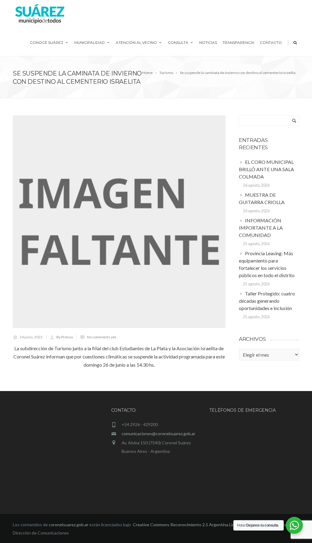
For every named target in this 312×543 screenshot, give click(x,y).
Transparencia (238, 42)
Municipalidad (89, 42)
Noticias (208, 42)
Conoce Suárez (46, 42)
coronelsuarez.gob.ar (68, 524)
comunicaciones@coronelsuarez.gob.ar (158, 433)
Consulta (178, 42)
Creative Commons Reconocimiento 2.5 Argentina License (189, 524)
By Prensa (64, 337)
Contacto (271, 42)
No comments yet (101, 337)
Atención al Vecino (136, 42)
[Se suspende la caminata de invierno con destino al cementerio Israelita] (119, 221)
